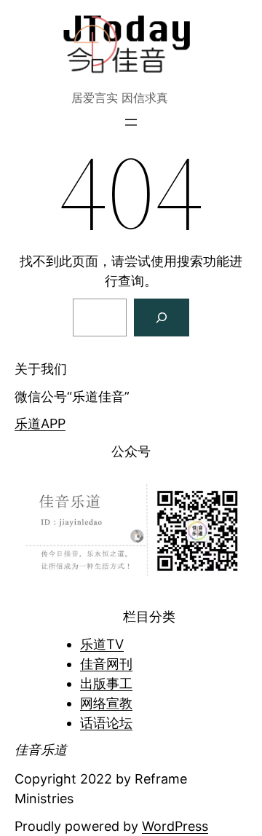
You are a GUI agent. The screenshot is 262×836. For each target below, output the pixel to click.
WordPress (175, 826)
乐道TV (102, 644)
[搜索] (161, 317)
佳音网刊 (106, 663)
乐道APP (40, 423)
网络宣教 (106, 703)
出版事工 (106, 683)
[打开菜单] (131, 122)
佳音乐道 (41, 749)
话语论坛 (106, 722)
